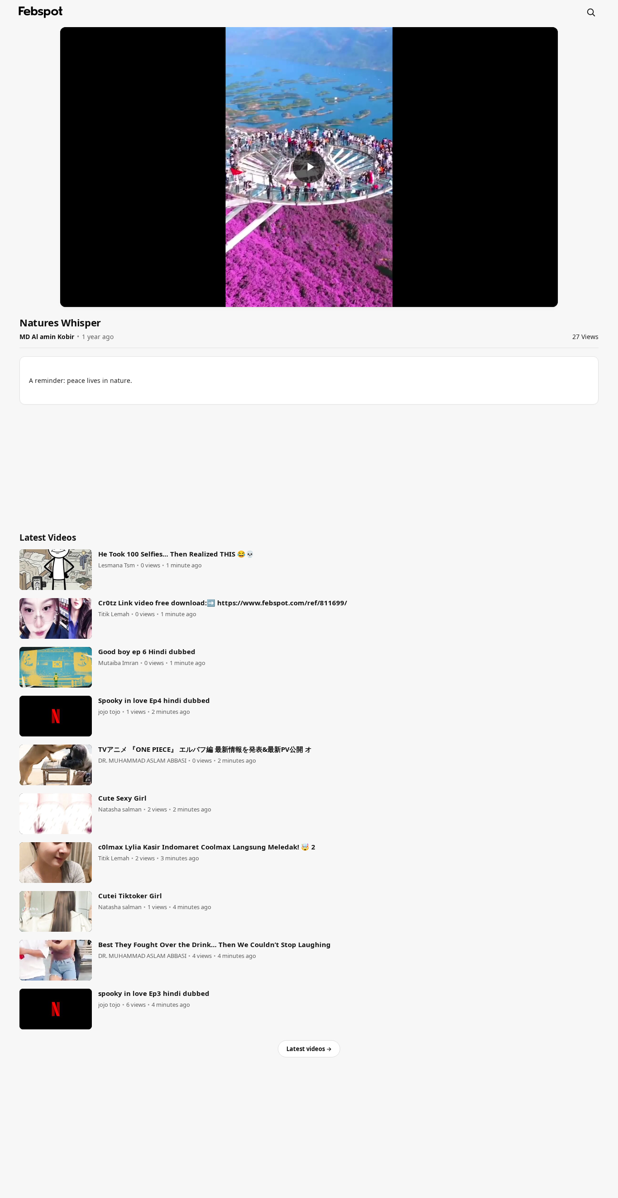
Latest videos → (309, 1049)
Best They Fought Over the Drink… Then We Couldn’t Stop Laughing (214, 944)
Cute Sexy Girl (122, 797)
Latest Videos (47, 537)
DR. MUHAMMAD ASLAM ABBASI (142, 760)
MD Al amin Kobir (46, 336)
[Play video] (309, 167)
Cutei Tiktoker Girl (130, 895)
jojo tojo (109, 712)
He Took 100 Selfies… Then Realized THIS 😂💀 (176, 553)
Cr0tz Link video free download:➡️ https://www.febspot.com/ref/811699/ (222, 602)
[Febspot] (41, 12)
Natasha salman (120, 809)
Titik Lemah (113, 614)
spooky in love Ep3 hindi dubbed (153, 993)
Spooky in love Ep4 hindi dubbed (154, 700)
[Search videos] (590, 12)
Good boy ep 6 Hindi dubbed (146, 651)
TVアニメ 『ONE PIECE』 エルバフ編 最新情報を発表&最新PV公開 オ (205, 749)
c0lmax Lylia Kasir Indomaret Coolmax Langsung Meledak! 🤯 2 (206, 846)
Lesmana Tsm (116, 565)
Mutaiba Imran (118, 663)
